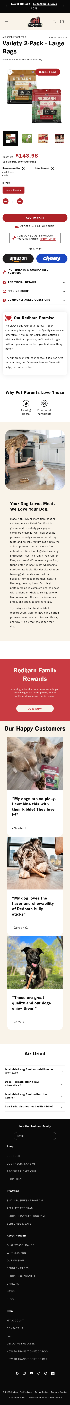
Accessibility (56, 1398)
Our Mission (15, 1260)
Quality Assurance (20, 1245)
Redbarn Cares (18, 1268)
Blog (10, 1299)
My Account (15, 1320)
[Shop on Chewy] (51, 258)
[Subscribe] (52, 1136)
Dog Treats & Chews (21, 1163)
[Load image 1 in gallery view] (10, 138)
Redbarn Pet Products (21, 1392)
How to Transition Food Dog (27, 1351)
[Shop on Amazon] (18, 258)
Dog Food (13, 1155)
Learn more (48, 239)
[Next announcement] (63, 6)
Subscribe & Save (19, 1223)
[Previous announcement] (6, 6)
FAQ (9, 1335)
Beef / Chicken (14, 190)
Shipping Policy (18, 1398)
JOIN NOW (35, 709)
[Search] (54, 21)
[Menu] (7, 21)
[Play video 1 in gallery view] (27, 138)
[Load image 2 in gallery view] (43, 138)
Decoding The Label (21, 1343)
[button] (62, 21)
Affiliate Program (20, 1208)
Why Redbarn (16, 1252)
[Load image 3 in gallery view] (59, 138)
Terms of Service (59, 1392)
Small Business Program (25, 1200)
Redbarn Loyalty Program (26, 1215)
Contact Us (15, 1328)
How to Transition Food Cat (27, 1359)
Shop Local (15, 1179)
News (11, 1291)
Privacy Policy (41, 1392)
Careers (13, 1283)
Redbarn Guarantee (21, 1275)
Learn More (27, 613)
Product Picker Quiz (21, 1171)
